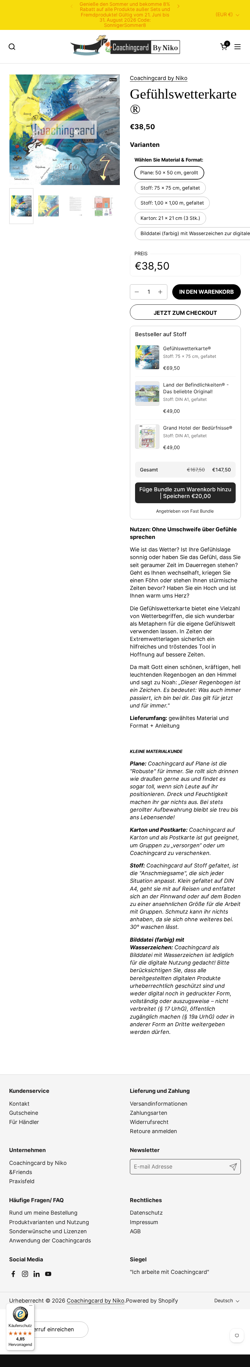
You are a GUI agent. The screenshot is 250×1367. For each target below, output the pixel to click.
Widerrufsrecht (149, 1122)
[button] (12, 46)
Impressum (144, 1222)
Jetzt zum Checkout (185, 313)
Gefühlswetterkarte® (187, 348)
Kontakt (19, 1103)
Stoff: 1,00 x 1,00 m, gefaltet (172, 203)
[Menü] (30, 1307)
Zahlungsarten (148, 1113)
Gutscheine (23, 1113)
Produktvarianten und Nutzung (49, 1222)
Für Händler (24, 1122)
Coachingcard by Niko (159, 78)
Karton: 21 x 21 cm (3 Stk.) (170, 218)
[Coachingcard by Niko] (125, 46)
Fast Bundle (202, 511)
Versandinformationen (159, 1103)
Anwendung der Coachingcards (50, 1240)
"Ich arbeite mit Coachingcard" (169, 1272)
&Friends (20, 1172)
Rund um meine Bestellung (43, 1212)
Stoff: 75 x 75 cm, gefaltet (170, 188)
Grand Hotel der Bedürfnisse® (197, 428)
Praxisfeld (21, 1181)
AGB (135, 1231)
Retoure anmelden (153, 1131)
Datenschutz (146, 1212)
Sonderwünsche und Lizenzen (48, 1231)
